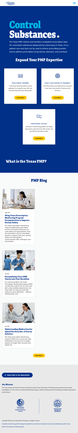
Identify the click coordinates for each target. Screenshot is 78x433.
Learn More (20, 98)
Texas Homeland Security (45, 424)
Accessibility (55, 424)
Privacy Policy (34, 424)
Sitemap (21, 427)
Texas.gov (14, 424)
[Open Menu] (74, 3)
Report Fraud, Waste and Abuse (10, 427)
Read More (39, 355)
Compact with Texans (64, 424)
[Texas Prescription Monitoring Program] (9, 5)
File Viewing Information (23, 424)
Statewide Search (7, 424)
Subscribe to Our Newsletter (18, 375)
